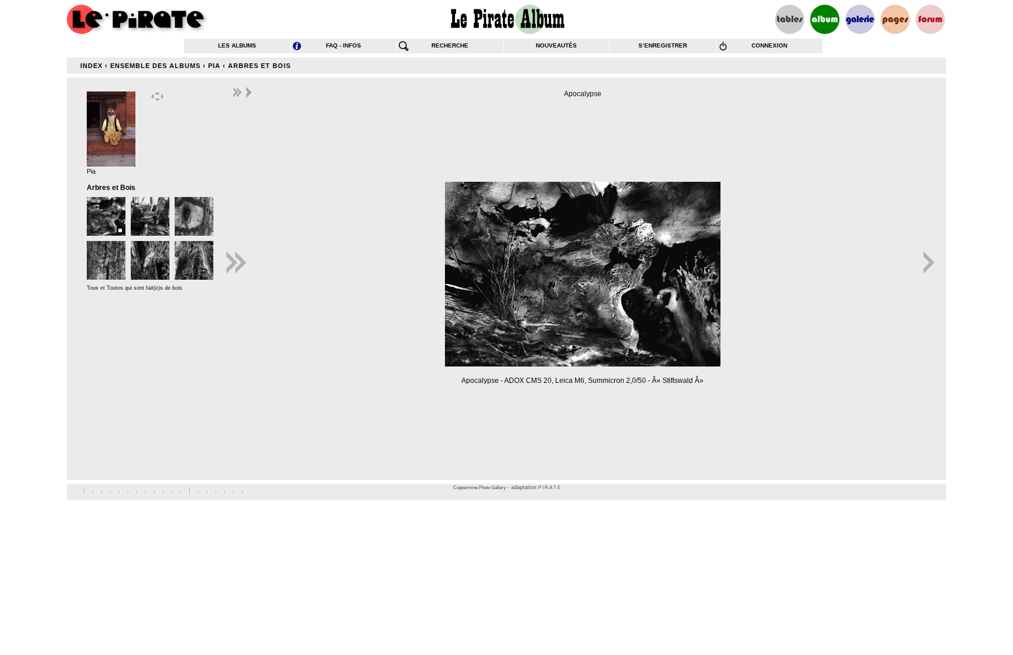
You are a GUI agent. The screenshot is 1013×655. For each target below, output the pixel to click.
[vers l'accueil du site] (137, 19)
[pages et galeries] (895, 19)
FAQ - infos (343, 45)
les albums (237, 45)
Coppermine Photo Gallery (479, 487)
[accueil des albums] (507, 19)
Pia (214, 65)
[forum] (930, 19)
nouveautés (556, 45)
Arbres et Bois (259, 65)
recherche (449, 45)
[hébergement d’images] (860, 19)
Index (91, 65)
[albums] (824, 19)
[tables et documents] (789, 19)
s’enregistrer (662, 45)
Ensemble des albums (155, 65)
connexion (769, 45)
